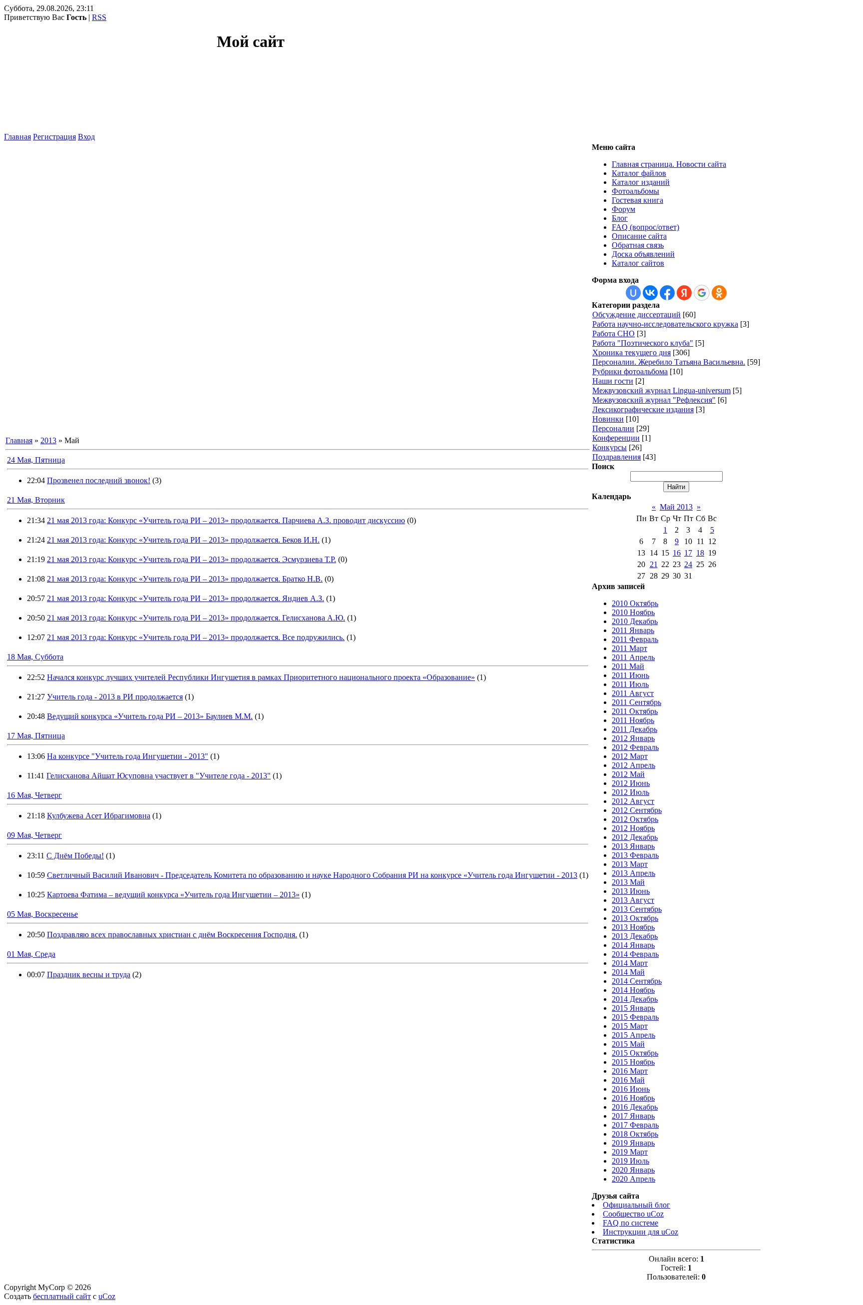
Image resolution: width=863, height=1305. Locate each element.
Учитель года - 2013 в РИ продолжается (115, 696)
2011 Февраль (635, 639)
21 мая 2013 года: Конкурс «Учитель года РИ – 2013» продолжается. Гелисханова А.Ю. (196, 618)
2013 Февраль (635, 855)
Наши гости (612, 381)
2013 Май (628, 882)
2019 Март (630, 1152)
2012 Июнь (631, 783)
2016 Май (628, 1080)
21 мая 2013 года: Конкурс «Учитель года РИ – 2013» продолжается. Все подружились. (196, 637)
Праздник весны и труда (88, 974)
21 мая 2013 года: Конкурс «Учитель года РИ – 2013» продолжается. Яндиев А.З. (185, 598)
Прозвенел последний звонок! (98, 480)
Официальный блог (636, 1205)
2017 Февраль (635, 1125)
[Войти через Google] (702, 293)
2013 (48, 440)
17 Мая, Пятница (36, 735)
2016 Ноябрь (633, 1098)
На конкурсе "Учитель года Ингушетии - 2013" (127, 756)
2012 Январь (633, 738)
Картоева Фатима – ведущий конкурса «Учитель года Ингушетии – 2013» (173, 894)
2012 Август (633, 801)
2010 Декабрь (635, 621)
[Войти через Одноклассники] (719, 292)
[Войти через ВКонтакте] (650, 292)
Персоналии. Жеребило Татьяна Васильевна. (668, 362)
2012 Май (628, 774)
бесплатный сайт (62, 1296)
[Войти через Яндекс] (684, 292)
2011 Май (628, 666)
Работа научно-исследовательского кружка (665, 324)
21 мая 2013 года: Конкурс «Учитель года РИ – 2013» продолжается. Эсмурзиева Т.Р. (191, 559)
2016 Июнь (631, 1089)
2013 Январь (633, 846)
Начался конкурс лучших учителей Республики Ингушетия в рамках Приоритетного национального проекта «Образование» (261, 677)
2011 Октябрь (635, 711)
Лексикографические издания (643, 409)
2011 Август (633, 693)
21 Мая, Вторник (36, 500)
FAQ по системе (630, 1223)
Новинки (608, 419)
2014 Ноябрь (633, 990)
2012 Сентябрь (637, 810)
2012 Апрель (633, 765)
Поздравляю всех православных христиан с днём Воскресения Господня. (172, 934)
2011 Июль (630, 684)
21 (654, 564)
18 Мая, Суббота (35, 656)
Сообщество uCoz (633, 1214)
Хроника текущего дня (631, 352)
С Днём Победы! (75, 855)
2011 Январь (633, 630)
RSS (99, 17)
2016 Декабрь (635, 1107)
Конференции (616, 438)
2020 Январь (633, 1170)
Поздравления (616, 457)
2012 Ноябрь (633, 828)
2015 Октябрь (635, 1053)
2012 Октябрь (635, 819)
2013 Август (633, 900)
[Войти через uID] (633, 292)
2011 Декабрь (634, 729)
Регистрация (54, 136)
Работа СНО (613, 333)
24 (688, 564)
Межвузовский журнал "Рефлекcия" (654, 400)
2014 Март (630, 963)
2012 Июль (630, 792)
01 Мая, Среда (31, 954)
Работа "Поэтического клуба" (642, 343)
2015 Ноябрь (633, 1062)
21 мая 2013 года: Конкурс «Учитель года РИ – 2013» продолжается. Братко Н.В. (185, 579)
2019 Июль (630, 1161)
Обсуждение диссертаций (636, 314)
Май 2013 (676, 507)
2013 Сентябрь (637, 909)
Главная (17, 136)
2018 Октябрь (635, 1134)
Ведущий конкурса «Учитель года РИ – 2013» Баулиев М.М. (150, 716)
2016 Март (630, 1071)
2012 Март (630, 756)
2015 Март (630, 1026)
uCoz (106, 1296)
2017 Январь (633, 1116)
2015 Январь (633, 1008)
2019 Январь (633, 1143)
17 (688, 553)
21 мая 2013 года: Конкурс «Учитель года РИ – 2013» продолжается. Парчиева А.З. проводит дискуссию (226, 520)
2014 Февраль (635, 954)
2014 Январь (633, 945)
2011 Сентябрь (636, 702)
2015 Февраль (635, 1017)
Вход (86, 136)
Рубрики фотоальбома (630, 371)
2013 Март (630, 864)
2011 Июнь (630, 675)
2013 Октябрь (635, 918)
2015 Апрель (633, 1035)
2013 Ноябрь (633, 927)
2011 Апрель (633, 657)
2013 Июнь (631, 891)
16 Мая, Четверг (34, 795)
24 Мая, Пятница (36, 460)
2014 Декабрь (635, 999)
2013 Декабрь (635, 936)
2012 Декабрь (635, 837)
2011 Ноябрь (633, 720)
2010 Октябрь (635, 603)
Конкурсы (609, 447)
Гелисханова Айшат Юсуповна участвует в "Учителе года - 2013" (158, 775)
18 (700, 553)
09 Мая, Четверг (34, 835)
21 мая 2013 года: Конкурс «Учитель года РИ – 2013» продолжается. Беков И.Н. (183, 540)
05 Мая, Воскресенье (42, 914)
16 (677, 553)
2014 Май (628, 972)
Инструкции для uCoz (640, 1232)
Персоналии (613, 428)
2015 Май (628, 1044)
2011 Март (629, 648)
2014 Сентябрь (637, 981)
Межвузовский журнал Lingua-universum (661, 390)
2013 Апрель (633, 873)
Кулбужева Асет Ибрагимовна (98, 815)
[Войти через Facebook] (667, 292)
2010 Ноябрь (633, 612)
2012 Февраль (635, 747)
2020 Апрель (633, 1179)
